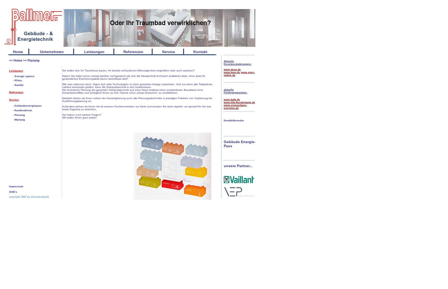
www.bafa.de (232, 99)
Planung (33, 60)
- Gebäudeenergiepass (27, 105)
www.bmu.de (232, 72)
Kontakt (200, 52)
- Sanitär (18, 85)
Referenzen (16, 92)
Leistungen (16, 70)
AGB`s (13, 191)
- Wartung (19, 119)
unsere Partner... (238, 166)
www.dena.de (232, 69)
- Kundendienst (22, 110)
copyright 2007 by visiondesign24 (29, 197)
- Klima (17, 80)
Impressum (16, 186)
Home (18, 52)
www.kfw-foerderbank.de (239, 102)
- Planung (19, 115)
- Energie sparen (23, 76)
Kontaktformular (234, 120)
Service (14, 99)
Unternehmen (52, 52)
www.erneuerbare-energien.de (235, 106)
